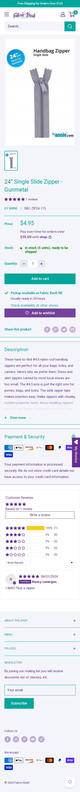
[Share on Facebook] (47, 329)
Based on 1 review (19, 509)
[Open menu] (6, 14)
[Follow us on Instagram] (16, 739)
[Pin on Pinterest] (55, 329)
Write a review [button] (40, 515)
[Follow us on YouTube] (33, 739)
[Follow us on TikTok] (41, 739)
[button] (15, 199)
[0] (72, 14)
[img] (29, 576)
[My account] (63, 14)
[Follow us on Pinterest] (24, 739)
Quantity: (11, 264)
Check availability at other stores (34, 305)
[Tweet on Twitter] (64, 329)
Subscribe (19, 703)
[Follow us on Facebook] (7, 739)
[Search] (70, 26)
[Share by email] (72, 329)
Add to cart (40, 279)
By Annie (11, 208)
